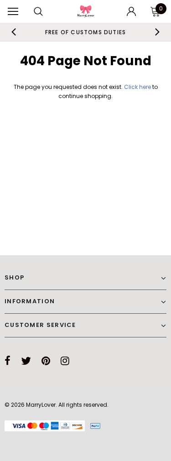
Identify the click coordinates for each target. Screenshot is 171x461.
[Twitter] (26, 361)
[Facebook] (7, 361)
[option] (85, 32)
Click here (138, 87)
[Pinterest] (45, 361)
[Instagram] (65, 361)
